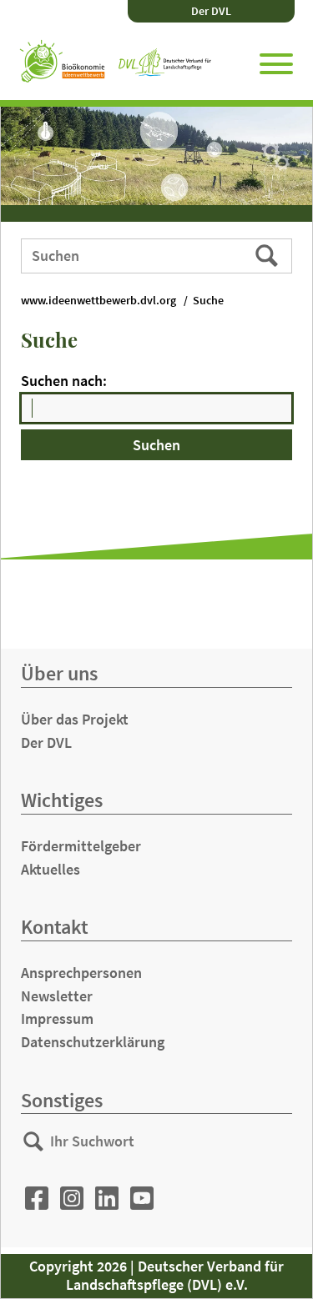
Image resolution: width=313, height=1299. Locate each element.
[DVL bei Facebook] (36, 1198)
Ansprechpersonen (81, 972)
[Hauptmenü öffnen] (276, 60)
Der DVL (211, 10)
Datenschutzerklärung (92, 1041)
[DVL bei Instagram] (71, 1198)
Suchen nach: (64, 380)
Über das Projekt (75, 719)
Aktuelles (50, 869)
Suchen (268, 255)
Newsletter (57, 996)
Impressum (57, 1018)
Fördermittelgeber (81, 845)
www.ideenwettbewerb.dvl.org (98, 300)
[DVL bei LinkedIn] (107, 1198)
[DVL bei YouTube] (142, 1198)
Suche (208, 300)
